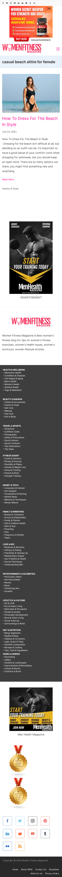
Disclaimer (54, 869)
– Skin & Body (9, 416)
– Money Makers (10, 502)
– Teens (6, 537)
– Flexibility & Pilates (12, 464)
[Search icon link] (58, 3)
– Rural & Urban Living (13, 617)
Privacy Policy (52, 873)
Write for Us (36, 873)
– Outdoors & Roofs (12, 671)
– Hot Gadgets (9, 491)
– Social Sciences (11, 620)
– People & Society (11, 612)
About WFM (26, 869)
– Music (6, 585)
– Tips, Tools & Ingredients (15, 650)
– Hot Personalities (11, 579)
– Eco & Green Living (12, 606)
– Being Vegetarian (11, 633)
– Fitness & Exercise (12, 461)
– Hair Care (8, 408)
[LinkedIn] (18, 3)
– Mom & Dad (9, 526)
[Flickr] (34, 3)
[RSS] (20, 846)
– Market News (10, 496)
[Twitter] (7, 3)
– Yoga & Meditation (12, 390)
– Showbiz (8, 591)
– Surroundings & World (14, 623)
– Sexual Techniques (12, 561)
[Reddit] (22, 3)
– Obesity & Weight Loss (14, 467)
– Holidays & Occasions (14, 638)
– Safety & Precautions (13, 437)
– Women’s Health (11, 384)
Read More (8, 179)
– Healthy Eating (10, 636)
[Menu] (58, 49)
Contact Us (40, 869)
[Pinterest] (15, 3)
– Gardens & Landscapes (14, 662)
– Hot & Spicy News (12, 576)
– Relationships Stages (13, 556)
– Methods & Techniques (14, 499)
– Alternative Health (12, 372)
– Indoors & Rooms (11, 668)
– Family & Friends (11, 520)
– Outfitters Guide (11, 431)
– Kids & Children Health (14, 523)
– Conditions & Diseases (14, 375)
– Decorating (9, 657)
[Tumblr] (30, 3)
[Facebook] (3, 3)
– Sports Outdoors (11, 443)
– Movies (7, 582)
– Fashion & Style (11, 405)
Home (15, 869)
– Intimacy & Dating (12, 550)
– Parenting (8, 529)
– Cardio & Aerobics (12, 458)
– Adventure (8, 428)
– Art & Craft (8, 603)
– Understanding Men (13, 564)
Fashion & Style (10, 188)
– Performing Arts (11, 588)
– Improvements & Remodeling (17, 665)
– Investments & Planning (15, 494)
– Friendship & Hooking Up (15, 553)
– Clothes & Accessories (14, 402)
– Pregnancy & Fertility (13, 535)
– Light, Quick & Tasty (13, 641)
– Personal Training (12, 470)
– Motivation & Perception (15, 609)
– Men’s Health (9, 381)
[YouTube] (26, 3)
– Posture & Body (11, 473)
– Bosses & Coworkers (13, 514)
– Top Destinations (11, 446)
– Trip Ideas (8, 449)
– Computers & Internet (14, 488)
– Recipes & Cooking (12, 647)
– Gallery (7, 659)
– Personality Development (15, 615)
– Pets (6, 532)
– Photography (10, 434)
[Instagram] (11, 3)
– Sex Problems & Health (14, 558)
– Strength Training (12, 476)
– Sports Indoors (10, 440)
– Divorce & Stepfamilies (14, 517)
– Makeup (7, 411)
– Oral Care (8, 413)
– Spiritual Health (11, 387)
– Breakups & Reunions (13, 547)
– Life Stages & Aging (13, 378)
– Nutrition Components (14, 644)
